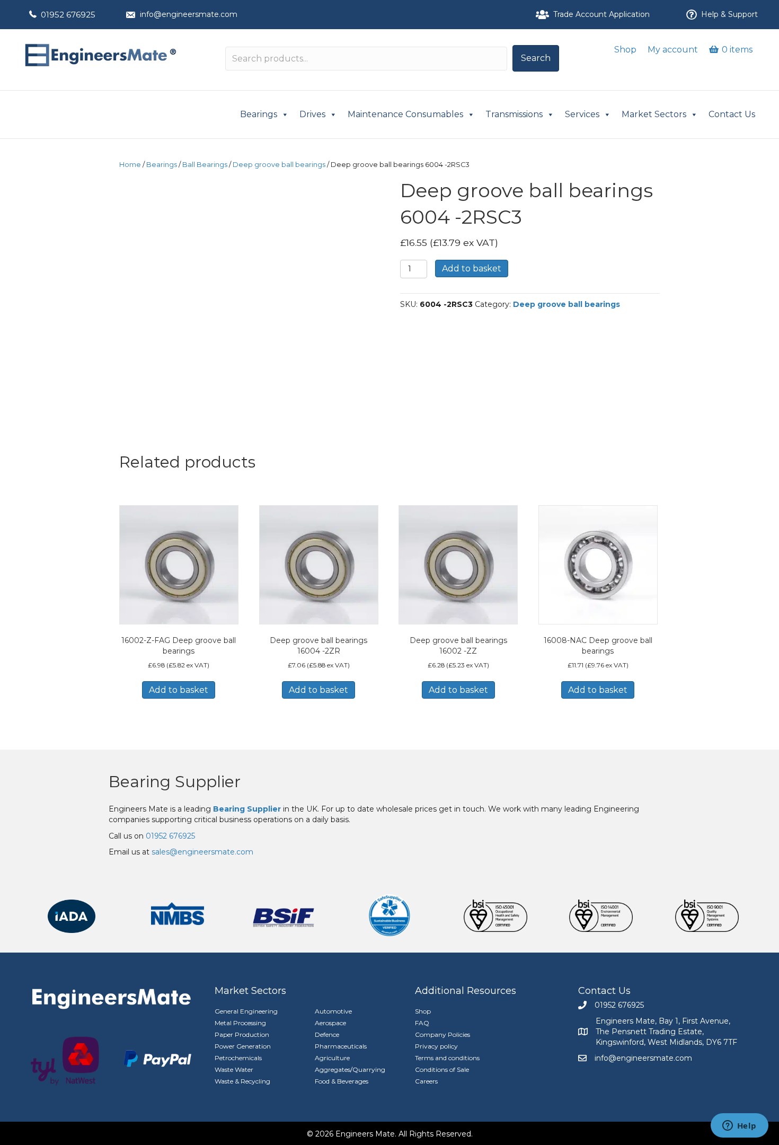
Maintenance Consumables (405, 114)
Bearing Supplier (175, 781)
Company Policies (442, 1034)
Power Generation (243, 1046)
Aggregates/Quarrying (350, 1069)
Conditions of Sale (442, 1069)
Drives (312, 114)
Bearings (258, 114)
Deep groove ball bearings (279, 165)
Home (130, 165)
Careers (426, 1081)
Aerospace (330, 1023)
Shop (625, 50)
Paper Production (242, 1034)
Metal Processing (240, 1023)
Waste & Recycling (242, 1081)
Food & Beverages (341, 1081)
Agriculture (332, 1058)
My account (673, 50)
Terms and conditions (447, 1058)
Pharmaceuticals (341, 1046)
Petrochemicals (238, 1058)
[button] (535, 58)
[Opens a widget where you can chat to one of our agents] (739, 1126)
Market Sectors (654, 114)
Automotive (333, 1011)
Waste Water (234, 1069)
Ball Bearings (204, 165)
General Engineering (246, 1011)
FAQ (422, 1023)
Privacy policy (436, 1046)
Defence (327, 1034)
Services (582, 114)
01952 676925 (68, 15)
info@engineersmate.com (188, 14)
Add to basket (471, 268)
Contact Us (732, 114)
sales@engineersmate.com (202, 852)
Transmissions (514, 114)
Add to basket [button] (178, 690)
